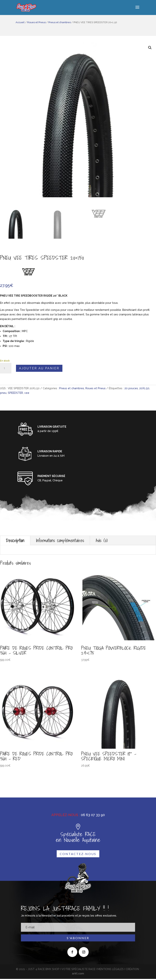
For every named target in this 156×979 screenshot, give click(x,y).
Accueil (20, 22)
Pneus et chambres (59, 22)
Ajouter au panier (39, 368)
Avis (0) (102, 540)
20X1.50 (144, 388)
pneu (3, 392)
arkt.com (78, 973)
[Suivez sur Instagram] (84, 952)
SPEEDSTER (15, 392)
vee (26, 392)
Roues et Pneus (36, 22)
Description (15, 540)
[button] (149, 47)
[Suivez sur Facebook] (72, 952)
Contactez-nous (78, 854)
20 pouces (131, 388)
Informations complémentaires (60, 540)
